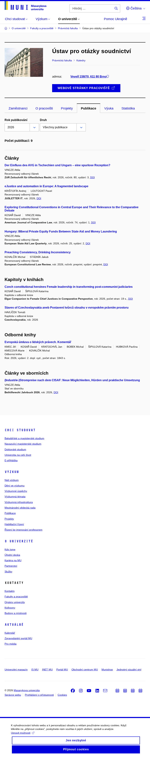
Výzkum (12, 472)
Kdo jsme (10, 549)
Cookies (62, 694)
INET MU (47, 669)
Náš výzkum (12, 480)
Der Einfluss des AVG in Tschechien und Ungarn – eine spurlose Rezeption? (57, 165)
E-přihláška (11, 460)
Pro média (10, 643)
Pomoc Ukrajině (115, 19)
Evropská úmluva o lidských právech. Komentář (38, 342)
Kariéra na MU (13, 560)
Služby (8, 571)
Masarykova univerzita (27, 690)
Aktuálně (14, 625)
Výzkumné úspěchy (16, 491)
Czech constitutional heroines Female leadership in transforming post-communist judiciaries (69, 286)
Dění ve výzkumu (15, 485)
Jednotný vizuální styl (129, 669)
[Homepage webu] (25, 5)
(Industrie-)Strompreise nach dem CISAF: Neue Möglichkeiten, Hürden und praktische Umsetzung (72, 380)
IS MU (34, 669)
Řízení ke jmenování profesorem (23, 529)
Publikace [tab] (88, 108)
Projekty (9, 518)
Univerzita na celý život (18, 454)
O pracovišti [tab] (44, 108)
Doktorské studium (15, 449)
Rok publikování (16, 120)
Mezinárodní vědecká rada (20, 507)
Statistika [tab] (128, 108)
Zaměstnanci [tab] (18, 108)
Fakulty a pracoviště (16, 596)
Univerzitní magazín (16, 669)
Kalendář (10, 632)
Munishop (107, 669)
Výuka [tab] (108, 108)
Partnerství (11, 565)
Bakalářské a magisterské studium (24, 438)
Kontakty (10, 591)
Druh (43, 120)
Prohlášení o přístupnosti (39, 694)
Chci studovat (20, 430)
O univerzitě (19, 541)
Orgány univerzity (15, 602)
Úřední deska (12, 554)
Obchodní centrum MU (85, 669)
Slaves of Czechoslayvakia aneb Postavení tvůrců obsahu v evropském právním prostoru (67, 307)
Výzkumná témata (15, 496)
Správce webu (13, 694)
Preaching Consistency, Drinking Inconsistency (38, 252)
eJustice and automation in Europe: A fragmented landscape (46, 186)
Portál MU (62, 669)
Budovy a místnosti (16, 613)
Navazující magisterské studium (23, 443)
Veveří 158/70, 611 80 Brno (88, 76)
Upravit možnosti (20, 732)
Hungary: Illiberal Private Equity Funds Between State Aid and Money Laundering (61, 231)
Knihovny (10, 607)
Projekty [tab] (67, 108)
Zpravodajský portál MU (18, 638)
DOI (92, 177)
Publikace (10, 513)
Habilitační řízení (14, 524)
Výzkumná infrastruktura (19, 502)
